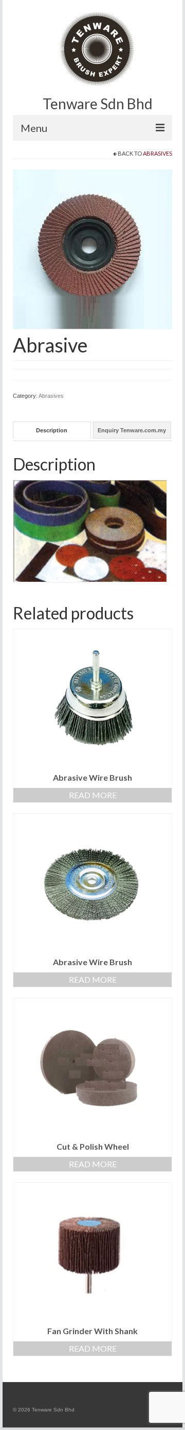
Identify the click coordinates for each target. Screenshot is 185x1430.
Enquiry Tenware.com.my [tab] (132, 430)
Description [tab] (51, 430)
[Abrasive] (92, 249)
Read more (93, 795)
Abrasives (157, 153)
